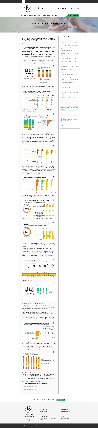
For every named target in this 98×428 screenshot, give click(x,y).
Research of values (64, 56)
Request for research (73, 15)
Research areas (37, 15)
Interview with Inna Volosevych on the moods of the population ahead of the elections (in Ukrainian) (70, 107)
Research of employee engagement (67, 90)
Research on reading (65, 99)
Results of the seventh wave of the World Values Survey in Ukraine (69, 125)
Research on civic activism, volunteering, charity (69, 74)
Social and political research (47, 27)
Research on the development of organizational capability (69, 93)
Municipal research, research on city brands (69, 95)
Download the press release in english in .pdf (31, 386)
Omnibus (44, 15)
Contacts (57, 15)
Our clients (42, 414)
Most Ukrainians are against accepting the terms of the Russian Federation (70, 120)
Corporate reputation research (66, 89)
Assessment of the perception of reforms (68, 50)
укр (20, 1)
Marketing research (64, 409)
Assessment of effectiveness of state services (69, 85)
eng (23, 1)
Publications (50, 15)
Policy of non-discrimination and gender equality (48, 419)
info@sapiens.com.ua (75, 8)
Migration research (64, 100)
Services (31, 15)
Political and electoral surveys (66, 40)
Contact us (60, 399)
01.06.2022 (25, 43)
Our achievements (43, 411)
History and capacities (44, 407)
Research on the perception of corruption (68, 97)
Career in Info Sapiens (44, 416)
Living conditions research (66, 77)
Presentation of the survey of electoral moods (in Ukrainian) (69, 116)
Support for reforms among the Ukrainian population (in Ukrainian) (68, 111)
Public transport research (65, 87)
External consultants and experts (46, 413)
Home (21, 15)
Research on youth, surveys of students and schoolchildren (69, 59)
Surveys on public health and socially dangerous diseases (69, 72)
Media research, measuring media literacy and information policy (69, 80)
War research (30, 43)
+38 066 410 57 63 (63, 8)
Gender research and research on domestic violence (69, 62)
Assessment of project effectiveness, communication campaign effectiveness (68, 83)
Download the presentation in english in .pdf (31, 389)
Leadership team (43, 409)
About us (26, 15)
